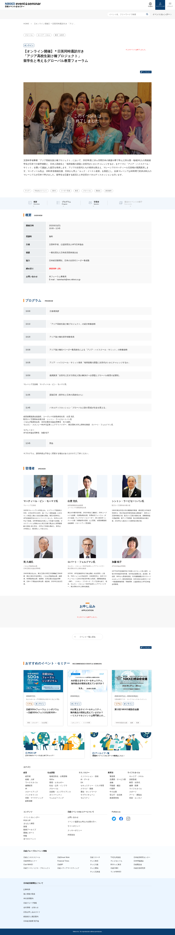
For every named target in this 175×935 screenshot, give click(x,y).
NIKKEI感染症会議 (121, 722)
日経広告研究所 (139, 868)
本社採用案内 (28, 898)
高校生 (98, 191)
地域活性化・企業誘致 (58, 776)
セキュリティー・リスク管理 (92, 786)
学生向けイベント (41, 191)
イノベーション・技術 (90, 776)
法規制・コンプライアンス (60, 792)
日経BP (60, 864)
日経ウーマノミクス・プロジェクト (36, 868)
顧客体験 (28, 801)
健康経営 (28, 786)
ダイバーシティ (55, 795)
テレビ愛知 (94, 868)
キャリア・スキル (44, 35)
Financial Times (63, 861)
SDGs (51, 779)
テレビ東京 (94, 861)
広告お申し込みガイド (31, 912)
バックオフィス (31, 795)
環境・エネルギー (33, 722)
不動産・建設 (115, 786)
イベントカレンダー (31, 817)
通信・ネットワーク (89, 792)
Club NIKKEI (28, 864)
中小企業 (113, 792)
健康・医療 (133, 786)
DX (82, 782)
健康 (131, 722)
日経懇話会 (138, 864)
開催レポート (28, 833)
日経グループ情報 (30, 903)
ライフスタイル (135, 789)
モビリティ (85, 798)
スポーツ (132, 792)
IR (26, 789)
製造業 (112, 776)
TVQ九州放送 (116, 857)
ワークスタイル (31, 782)
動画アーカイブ (29, 830)
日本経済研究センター (142, 857)
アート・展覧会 (135, 795)
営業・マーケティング (34, 798)
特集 (25, 836)
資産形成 (132, 779)
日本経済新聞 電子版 (31, 921)
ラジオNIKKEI (116, 872)
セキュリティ (75, 722)
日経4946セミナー (30, 861)
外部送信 (71, 835)
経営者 (28, 776)
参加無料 (108, 191)
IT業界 (112, 789)
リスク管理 (86, 722)
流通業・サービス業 (118, 779)
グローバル (29, 35)
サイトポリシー (74, 826)
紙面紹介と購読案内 (30, 917)
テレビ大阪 (94, 864)
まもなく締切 (28, 823)
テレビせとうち (116, 861)
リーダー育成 (65, 191)
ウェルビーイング (56, 798)
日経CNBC (115, 868)
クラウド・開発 (87, 789)
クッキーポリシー (75, 830)
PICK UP (26, 820)
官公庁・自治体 (116, 795)
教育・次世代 (59, 35)
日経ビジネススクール (31, 857)
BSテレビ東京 (116, 864)
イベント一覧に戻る (87, 637)
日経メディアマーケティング (68, 868)
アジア (27, 191)
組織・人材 (29, 779)
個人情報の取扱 (29, 894)
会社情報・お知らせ (30, 907)
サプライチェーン (88, 795)
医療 (137, 722)
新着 (25, 826)
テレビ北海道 (95, 872)
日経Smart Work (63, 857)
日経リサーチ (95, 857)
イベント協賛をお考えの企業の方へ (82, 822)
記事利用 (26, 889)
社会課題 (44, 722)
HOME (26, 24)
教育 (76, 191)
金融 (111, 782)
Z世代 (54, 191)
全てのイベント (29, 839)
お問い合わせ (73, 817)
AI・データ (85, 779)
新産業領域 (114, 798)
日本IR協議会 (139, 861)
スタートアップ (31, 792)
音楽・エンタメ (135, 798)
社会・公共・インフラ (58, 786)
